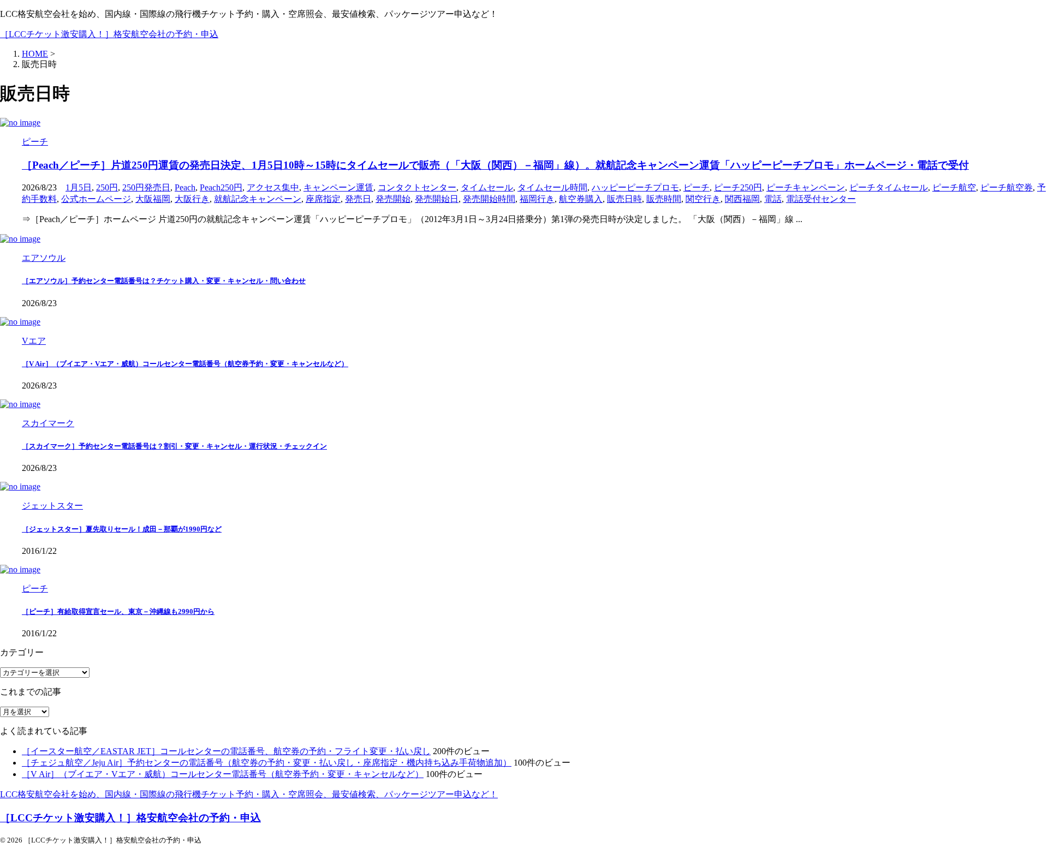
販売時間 (663, 199)
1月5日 (79, 187)
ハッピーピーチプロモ (635, 187)
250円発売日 (146, 187)
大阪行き (192, 199)
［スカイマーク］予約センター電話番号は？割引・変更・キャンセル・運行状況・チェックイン (174, 446)
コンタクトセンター (417, 187)
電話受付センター (821, 199)
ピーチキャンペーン (805, 187)
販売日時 (624, 199)
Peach (185, 187)
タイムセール (487, 187)
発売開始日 (436, 199)
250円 (107, 187)
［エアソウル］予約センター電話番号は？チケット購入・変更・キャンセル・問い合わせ (164, 281)
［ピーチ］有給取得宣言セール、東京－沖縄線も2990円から (118, 611)
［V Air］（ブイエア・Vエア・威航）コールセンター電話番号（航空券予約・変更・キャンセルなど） (185, 364)
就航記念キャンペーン (257, 199)
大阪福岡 (152, 199)
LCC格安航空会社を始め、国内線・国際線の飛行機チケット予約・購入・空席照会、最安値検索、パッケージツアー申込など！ (249, 794)
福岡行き (537, 199)
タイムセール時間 (552, 187)
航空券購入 (581, 199)
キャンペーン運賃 (338, 187)
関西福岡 (742, 199)
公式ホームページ (96, 199)
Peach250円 (221, 187)
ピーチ (696, 187)
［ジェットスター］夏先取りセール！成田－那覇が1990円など (122, 529)
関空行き (703, 199)
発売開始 (393, 199)
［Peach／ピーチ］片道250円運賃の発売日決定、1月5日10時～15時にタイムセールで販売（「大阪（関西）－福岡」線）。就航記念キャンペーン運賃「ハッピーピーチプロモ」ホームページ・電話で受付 (495, 165)
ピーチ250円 (738, 187)
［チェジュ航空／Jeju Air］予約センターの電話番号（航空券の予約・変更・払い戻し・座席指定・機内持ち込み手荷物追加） (266, 762)
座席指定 (323, 199)
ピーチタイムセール (888, 187)
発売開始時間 (489, 199)
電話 (773, 199)
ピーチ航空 (954, 187)
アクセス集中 (273, 187)
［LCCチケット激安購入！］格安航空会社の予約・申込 (109, 34)
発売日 (358, 199)
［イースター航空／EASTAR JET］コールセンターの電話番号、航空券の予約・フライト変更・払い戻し (226, 751)
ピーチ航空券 (1006, 187)
